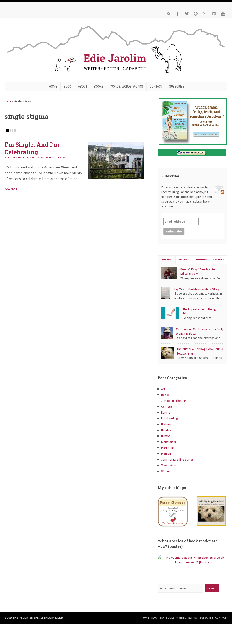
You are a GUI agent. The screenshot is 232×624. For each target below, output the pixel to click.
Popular (184, 259)
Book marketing (175, 401)
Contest (166, 406)
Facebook (177, 13)
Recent (166, 259)
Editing (165, 412)
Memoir (166, 453)
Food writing (169, 418)
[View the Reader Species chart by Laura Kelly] (192, 562)
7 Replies (60, 157)
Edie (7, 157)
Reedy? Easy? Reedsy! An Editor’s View (197, 271)
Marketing (168, 448)
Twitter (186, 13)
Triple (15, 130)
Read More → (13, 188)
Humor (165, 436)
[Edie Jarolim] (116, 74)
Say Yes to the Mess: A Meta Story (197, 289)
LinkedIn (213, 13)
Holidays (167, 430)
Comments (201, 259)
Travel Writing (170, 465)
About (82, 87)
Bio (162, 617)
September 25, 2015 (23, 157)
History (166, 424)
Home (53, 87)
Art (163, 389)
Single (7, 130)
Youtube (222, 13)
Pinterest (195, 13)
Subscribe (176, 87)
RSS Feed (168, 13)
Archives (218, 259)
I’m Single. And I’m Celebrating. (32, 148)
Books (99, 87)
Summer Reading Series (177, 459)
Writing (166, 471)
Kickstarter (44, 157)
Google (204, 13)
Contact (156, 87)
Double (11, 130)
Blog (67, 87)
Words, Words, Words (126, 87)
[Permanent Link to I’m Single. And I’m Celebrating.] (116, 177)
